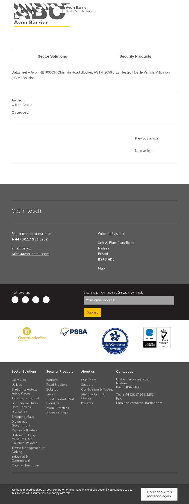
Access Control (57, 413)
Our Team (88, 380)
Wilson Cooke (22, 105)
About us (88, 372)
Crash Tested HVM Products (60, 401)
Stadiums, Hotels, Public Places (24, 391)
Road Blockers (57, 385)
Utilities (17, 385)
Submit (92, 312)
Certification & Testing (97, 389)
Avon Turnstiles (57, 408)
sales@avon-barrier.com (30, 254)
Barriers (52, 380)
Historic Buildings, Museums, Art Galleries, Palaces (24, 439)
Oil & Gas (19, 380)
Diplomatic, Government (21, 423)
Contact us (124, 372)
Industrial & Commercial (21, 458)
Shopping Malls (23, 417)
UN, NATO (19, 412)
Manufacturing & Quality (93, 396)
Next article (144, 151)
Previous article (147, 138)
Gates (50, 394)
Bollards (52, 389)
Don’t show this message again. (159, 494)
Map (101, 268)
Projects (87, 403)
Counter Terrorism (25, 465)
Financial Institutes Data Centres (25, 405)
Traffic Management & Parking (28, 450)
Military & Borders (25, 430)
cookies (37, 489)
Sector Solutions (24, 372)
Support (87, 385)
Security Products (59, 372)
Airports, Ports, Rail (25, 398)
